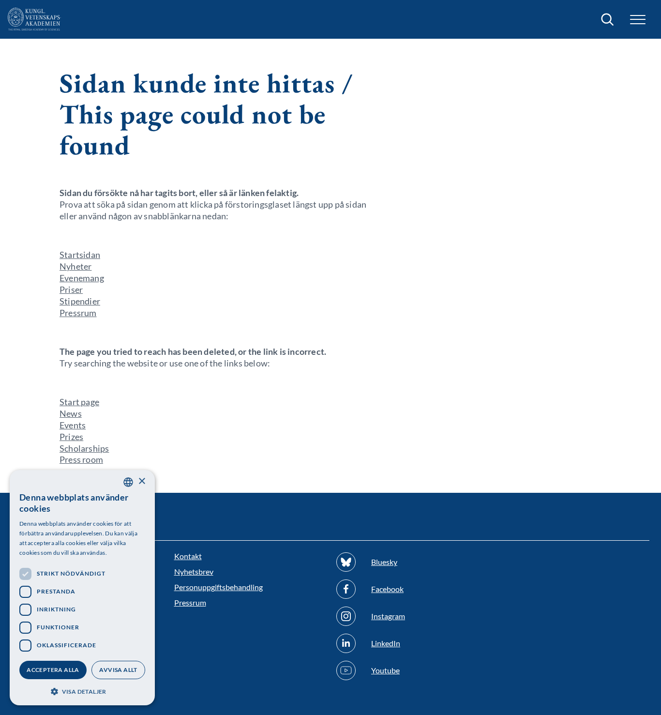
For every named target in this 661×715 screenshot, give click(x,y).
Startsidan (80, 254)
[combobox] (128, 482)
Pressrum (78, 312)
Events (73, 425)
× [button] (141, 481)
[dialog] (82, 587)
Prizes (71, 436)
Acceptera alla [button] (53, 669)
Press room (81, 459)
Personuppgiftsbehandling (218, 587)
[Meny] (638, 19)
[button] (82, 690)
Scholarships (84, 448)
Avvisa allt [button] (118, 669)
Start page (79, 401)
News (71, 413)
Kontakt (188, 556)
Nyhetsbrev (193, 571)
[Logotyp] (34, 19)
